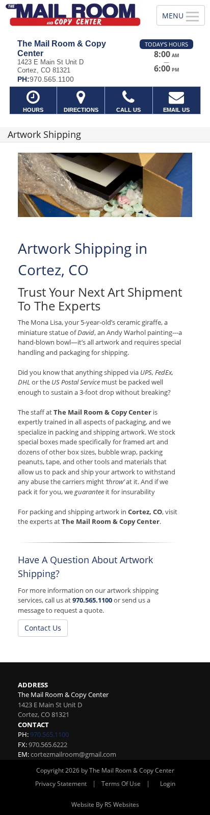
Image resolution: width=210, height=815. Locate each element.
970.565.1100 (92, 600)
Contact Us (42, 628)
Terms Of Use (121, 783)
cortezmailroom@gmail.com (73, 754)
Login (167, 783)
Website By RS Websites (105, 804)
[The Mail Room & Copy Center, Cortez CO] (72, 16)
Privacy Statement (61, 783)
